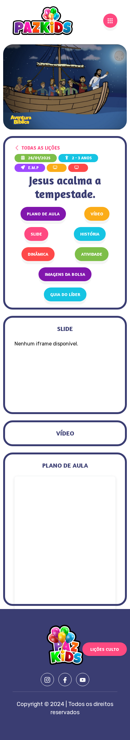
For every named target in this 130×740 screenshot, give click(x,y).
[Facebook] (65, 679)
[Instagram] (47, 679)
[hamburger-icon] (110, 21)
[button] (96, 214)
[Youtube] (82, 679)
